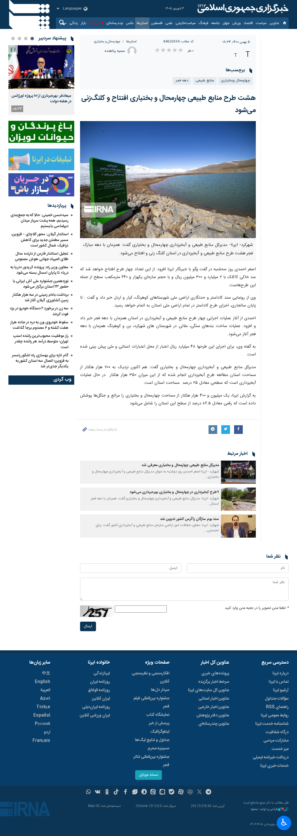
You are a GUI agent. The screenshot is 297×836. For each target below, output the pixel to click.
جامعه (215, 23)
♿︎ (284, 822)
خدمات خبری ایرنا (274, 765)
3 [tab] (19, 38)
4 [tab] (13, 38)
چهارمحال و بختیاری (107, 41)
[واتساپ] (89, 792)
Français (41, 740)
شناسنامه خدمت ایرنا (272, 723)
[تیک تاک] (116, 792)
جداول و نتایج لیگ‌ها (152, 740)
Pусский (42, 723)
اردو (47, 732)
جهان (225, 23)
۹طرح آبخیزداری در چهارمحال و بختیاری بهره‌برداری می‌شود (174, 492)
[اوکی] (107, 792)
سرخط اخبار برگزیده (213, 681)
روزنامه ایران (100, 681)
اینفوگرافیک (159, 731)
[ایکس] (199, 792)
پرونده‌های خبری (215, 673)
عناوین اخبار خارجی (213, 707)
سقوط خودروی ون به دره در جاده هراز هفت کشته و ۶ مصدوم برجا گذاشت (39, 325)
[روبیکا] (190, 792)
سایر (63, 23)
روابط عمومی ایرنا (275, 715)
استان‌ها (142, 23)
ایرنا (242, 8)
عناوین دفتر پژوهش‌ (212, 715)
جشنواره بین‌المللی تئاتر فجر (151, 761)
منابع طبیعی (204, 81)
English (42, 681)
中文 (46, 673)
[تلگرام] (209, 792)
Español (41, 715)
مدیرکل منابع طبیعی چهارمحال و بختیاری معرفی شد (180, 465)
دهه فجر (181, 81)
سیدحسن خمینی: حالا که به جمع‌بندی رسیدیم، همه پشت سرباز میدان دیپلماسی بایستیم (39, 220)
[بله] (171, 792)
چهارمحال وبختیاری (235, 81)
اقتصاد (248, 23)
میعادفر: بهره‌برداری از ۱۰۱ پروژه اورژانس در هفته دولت (41, 98)
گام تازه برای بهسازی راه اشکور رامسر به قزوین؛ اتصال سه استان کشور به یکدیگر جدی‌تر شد (40, 361)
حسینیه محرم (158, 748)
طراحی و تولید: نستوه (264, 809)
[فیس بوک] (125, 792)
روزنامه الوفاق (99, 690)
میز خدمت (280, 749)
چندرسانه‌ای (114, 23)
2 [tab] (26, 38)
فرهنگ (203, 23)
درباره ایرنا (280, 673)
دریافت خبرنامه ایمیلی (271, 757)
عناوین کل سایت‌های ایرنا (208, 690)
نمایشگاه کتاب (157, 714)
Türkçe (43, 707)
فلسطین (156, 23)
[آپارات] (181, 792)
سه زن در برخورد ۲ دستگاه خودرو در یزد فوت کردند (39, 311)
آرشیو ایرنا (281, 690)
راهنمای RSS (277, 707)
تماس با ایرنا (279, 681)
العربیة (45, 690)
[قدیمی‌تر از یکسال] (238, 472)
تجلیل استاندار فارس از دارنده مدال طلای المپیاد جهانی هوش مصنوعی (41, 256)
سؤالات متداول (277, 698)
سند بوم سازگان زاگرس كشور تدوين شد (189, 519)
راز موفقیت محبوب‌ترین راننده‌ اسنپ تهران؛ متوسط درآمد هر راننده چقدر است (40, 341)
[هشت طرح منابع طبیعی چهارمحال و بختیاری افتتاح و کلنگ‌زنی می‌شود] (168, 179)
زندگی (73, 23)
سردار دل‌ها (160, 690)
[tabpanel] (41, 80)
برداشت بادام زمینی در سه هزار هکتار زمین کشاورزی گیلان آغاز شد (40, 298)
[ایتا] (153, 792)
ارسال (88, 626)
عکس (130, 23)
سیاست (261, 23)
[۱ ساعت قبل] (41, 67)
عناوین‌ (274, 23)
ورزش (236, 23)
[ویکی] (98, 792)
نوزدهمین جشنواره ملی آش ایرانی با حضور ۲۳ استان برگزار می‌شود (40, 284)
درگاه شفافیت (277, 732)
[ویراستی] (135, 792)
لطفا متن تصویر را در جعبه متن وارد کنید (257, 608)
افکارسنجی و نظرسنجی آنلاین (150, 677)
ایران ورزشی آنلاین (95, 715)
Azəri (45, 698)
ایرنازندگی (101, 673)
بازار (83, 23)
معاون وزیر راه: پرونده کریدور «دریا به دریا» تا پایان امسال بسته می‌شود (39, 270)
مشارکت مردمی (276, 740)
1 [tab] (32, 38)
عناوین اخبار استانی (213, 698)
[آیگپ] (162, 792)
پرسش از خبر (159, 723)
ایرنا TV (94, 23)
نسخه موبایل (148, 775)
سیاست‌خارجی (185, 23)
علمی (169, 23)
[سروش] (144, 792)
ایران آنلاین (101, 698)
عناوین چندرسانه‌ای (213, 723)
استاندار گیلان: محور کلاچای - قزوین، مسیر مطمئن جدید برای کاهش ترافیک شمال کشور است (39, 240)
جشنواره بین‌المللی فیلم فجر (151, 702)
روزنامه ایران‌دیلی (96, 707)
